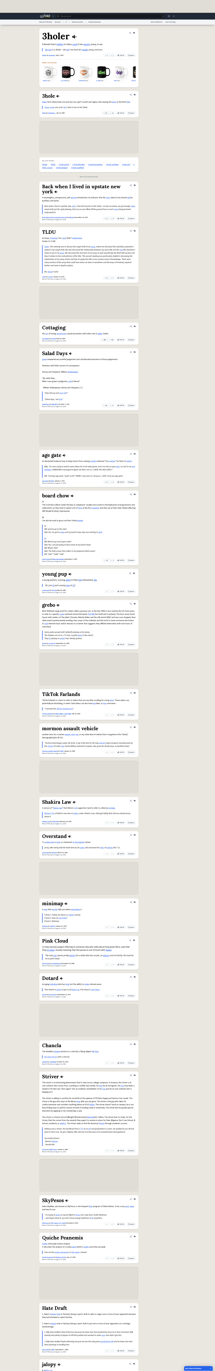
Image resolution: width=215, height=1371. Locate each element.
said (60, 399)
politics (63, 1123)
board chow (46, 559)
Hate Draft (45, 1350)
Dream (102, 1123)
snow (133, 206)
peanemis (64, 1252)
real (121, 249)
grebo (44, 643)
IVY (89, 1128)
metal (62, 638)
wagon (67, 734)
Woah (50, 271)
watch (129, 461)
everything (75, 909)
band (80, 635)
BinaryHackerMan (58, 559)
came (52, 107)
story (108, 197)
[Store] (169, 16)
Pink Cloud (45, 963)
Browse (57, 22)
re (53, 585)
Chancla (44, 1062)
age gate (45, 481)
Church (50, 746)
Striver (44, 1149)
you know (63, 918)
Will (93, 614)
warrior (102, 743)
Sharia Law (57, 808)
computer (95, 508)
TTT (81, 1128)
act (46, 333)
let (67, 49)
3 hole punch (64, 164)
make (86, 984)
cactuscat (52, 643)
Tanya (46, 107)
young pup (45, 590)
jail (65, 393)
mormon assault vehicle (50, 751)
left (112, 1341)
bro (71, 708)
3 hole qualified (77, 167)
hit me (54, 1056)
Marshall (90, 1117)
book (58, 1215)
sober (52, 950)
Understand (77, 238)
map (45, 909)
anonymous (61, 333)
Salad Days (45, 404)
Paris (78, 1215)
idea (102, 847)
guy (55, 955)
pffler (53, 1350)
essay (93, 246)
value (132, 1206)
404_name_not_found (58, 1223)
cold (70, 381)
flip (93, 1051)
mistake (111, 808)
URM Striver (53, 1149)
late (80, 580)
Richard (47, 813)
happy (72, 955)
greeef (53, 339)
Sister (46, 246)
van (76, 734)
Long (64, 238)
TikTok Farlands (47, 714)
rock (46, 623)
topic (58, 842)
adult (68, 580)
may (101, 1085)
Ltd (75, 808)
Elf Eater (54, 853)
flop (96, 1051)
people (80, 520)
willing (60, 44)
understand (49, 842)
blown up (75, 989)
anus (114, 102)
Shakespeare (73, 372)
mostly (55, 909)
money (106, 955)
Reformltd (55, 821)
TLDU (44, 277)
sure (103, 1335)
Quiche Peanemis (48, 1257)
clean (62, 532)
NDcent (72, 217)
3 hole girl (126, 164)
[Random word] (163, 16)
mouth (86, 44)
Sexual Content (77, 22)
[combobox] (111, 16)
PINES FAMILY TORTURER (63, 714)
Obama (55, 1141)
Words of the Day (45, 22)
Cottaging (45, 339)
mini (73, 734)
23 (74, 585)
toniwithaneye (56, 963)
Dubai (75, 813)
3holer (44, 55)
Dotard (44, 995)
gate (118, 466)
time (80, 508)
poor (127, 1206)
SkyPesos (45, 1223)
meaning (54, 238)
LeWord (52, 926)
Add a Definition (156, 22)
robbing (109, 847)
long (67, 984)
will (128, 197)
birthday (47, 469)
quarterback (105, 1341)
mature (112, 461)
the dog (54, 590)
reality (109, 950)
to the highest (79, 842)
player (71, 914)
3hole (44, 113)
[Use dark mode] (174, 16)
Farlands (66, 708)
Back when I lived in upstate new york (54, 217)
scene (61, 614)
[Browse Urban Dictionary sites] (46, 16)
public (100, 333)
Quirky (44, 1243)
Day (62, 746)
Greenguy (52, 55)
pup (68, 585)
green (44, 359)
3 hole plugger (62, 167)
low (94, 703)
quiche (57, 1252)
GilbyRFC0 (55, 404)
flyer (91, 1206)
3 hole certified (112, 164)
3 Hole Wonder (78, 164)
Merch (132, 55)
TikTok (59, 708)
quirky (86, 1247)
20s (95, 580)
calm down (95, 989)
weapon (57, 1051)
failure (92, 1104)
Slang (44, 102)
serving (74, 197)
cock (75, 44)
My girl (48, 49)
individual (54, 984)
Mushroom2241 (61, 1257)
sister (82, 847)
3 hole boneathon (95, 164)
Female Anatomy (94, 22)
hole (128, 102)
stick (100, 532)
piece (74, 1247)
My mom (47, 1056)
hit (64, 107)
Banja (52, 481)
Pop (89, 614)
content (93, 461)
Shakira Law (46, 821)
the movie (75, 1252)
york (73, 206)
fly (92, 1218)
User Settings (170, 22)
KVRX (62, 751)
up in (61, 393)
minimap (45, 926)
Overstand (45, 853)
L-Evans (50, 277)
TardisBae (53, 1062)
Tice (53, 813)
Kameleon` (52, 113)
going (58, 989)
